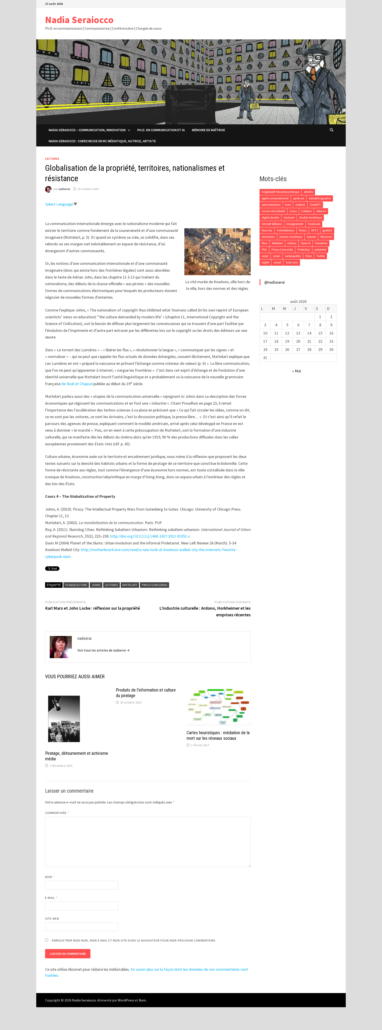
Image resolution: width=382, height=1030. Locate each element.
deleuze (321, 211)
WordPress (126, 1000)
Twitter (320, 256)
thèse (309, 256)
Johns (96, 585)
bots (288, 205)
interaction (268, 237)
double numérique (310, 217)
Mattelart (129, 585)
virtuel (277, 262)
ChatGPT (315, 205)
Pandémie (321, 243)
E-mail (51, 898)
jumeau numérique (290, 237)
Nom (49, 877)
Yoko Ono (292, 262)
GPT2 (314, 230)
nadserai (64, 189)
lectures (111, 585)
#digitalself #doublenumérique (280, 192)
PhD (264, 250)
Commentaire (57, 813)
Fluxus (302, 230)
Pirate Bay (304, 250)
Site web (52, 918)
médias (291, 243)
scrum (276, 256)
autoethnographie (320, 198)
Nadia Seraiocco (79, 19)
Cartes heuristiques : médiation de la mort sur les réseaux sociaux (218, 735)
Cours (293, 211)
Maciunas (326, 237)
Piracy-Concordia (154, 585)
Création (306, 211)
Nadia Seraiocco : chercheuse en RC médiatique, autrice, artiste (102, 141)
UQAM (265, 262)
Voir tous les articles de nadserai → (103, 650)
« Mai (296, 370)
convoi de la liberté (273, 211)
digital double (270, 217)
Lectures (52, 159)
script (265, 256)
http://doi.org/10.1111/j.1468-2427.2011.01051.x (150, 536)
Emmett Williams (272, 224)
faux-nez (267, 230)
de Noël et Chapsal (76, 383)
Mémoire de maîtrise (208, 130)
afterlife (308, 192)
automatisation (271, 205)
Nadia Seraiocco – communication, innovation (87, 130)
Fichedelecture (76, 585)
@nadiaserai (274, 282)
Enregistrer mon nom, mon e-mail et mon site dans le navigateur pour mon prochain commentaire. (134, 940)
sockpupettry (293, 256)
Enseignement (294, 224)
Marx (264, 243)
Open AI (305, 243)
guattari (327, 230)
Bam (142, 1000)
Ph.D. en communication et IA (161, 130)
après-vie (298, 198)
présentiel (320, 250)
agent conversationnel (275, 198)
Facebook (314, 224)
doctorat (289, 217)
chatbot (300, 205)
